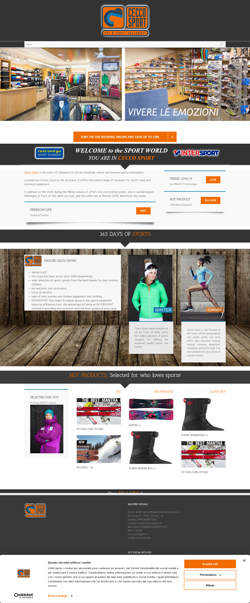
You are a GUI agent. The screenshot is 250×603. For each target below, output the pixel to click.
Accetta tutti (210, 564)
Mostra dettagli (58, 595)
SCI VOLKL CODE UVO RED (90, 429)
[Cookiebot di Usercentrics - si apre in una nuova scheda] (24, 596)
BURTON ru (135, 425)
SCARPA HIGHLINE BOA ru (142, 468)
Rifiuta (210, 585)
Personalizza (208, 574)
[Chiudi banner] (244, 560)
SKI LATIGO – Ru (85, 467)
